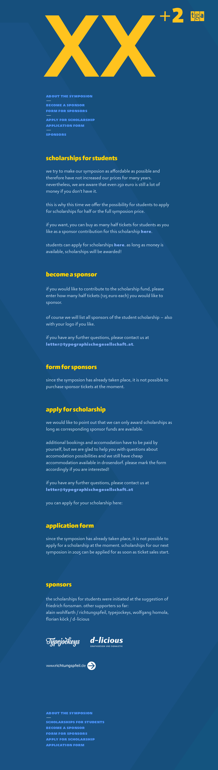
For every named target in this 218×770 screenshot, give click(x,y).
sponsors (56, 134)
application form (65, 125)
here (146, 231)
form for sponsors (66, 110)
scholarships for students (75, 721)
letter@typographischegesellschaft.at (89, 344)
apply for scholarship (70, 119)
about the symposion (69, 96)
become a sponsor (65, 105)
